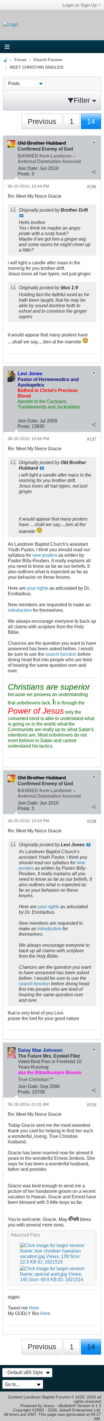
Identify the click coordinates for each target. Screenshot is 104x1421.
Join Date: (28, 168)
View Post (21, 215)
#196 (91, 186)
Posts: (24, 173)
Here (34, 1307)
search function (61, 654)
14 (91, 121)
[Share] (93, 172)
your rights (37, 588)
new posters (44, 555)
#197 (91, 439)
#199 (91, 1104)
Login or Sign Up (79, 5)
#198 (91, 821)
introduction (20, 610)
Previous (42, 121)
